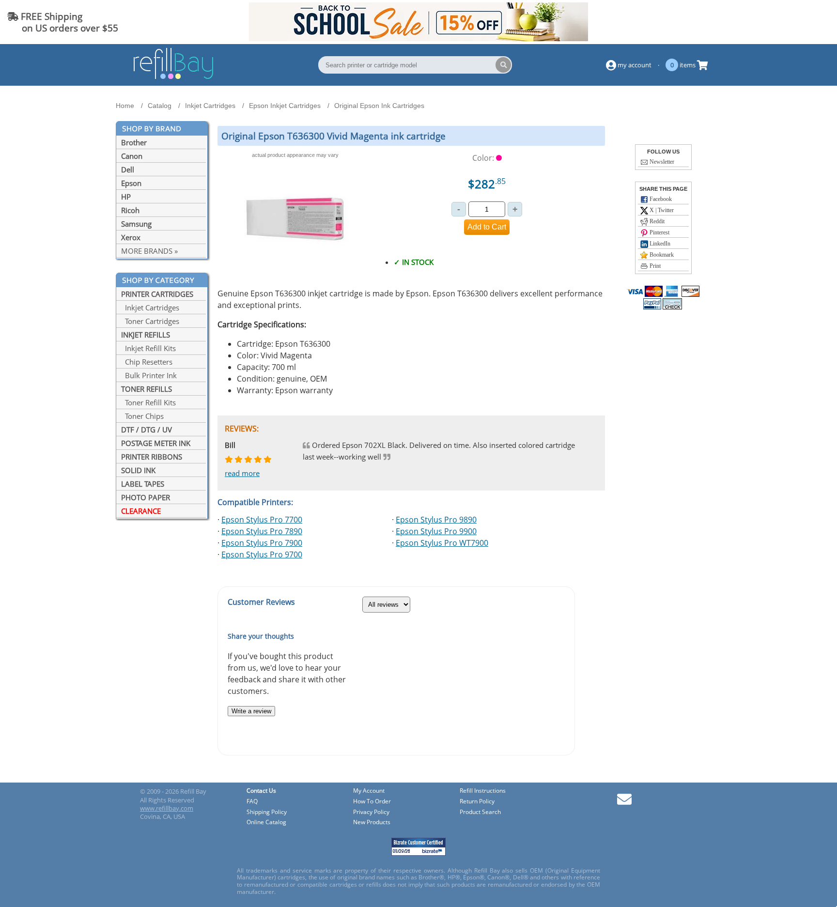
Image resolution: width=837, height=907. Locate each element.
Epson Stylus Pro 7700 (261, 519)
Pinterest (658, 232)
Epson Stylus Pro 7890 (261, 531)
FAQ (252, 801)
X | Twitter (661, 210)
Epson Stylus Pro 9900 (436, 531)
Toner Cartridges (150, 321)
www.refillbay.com (166, 808)
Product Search (480, 812)
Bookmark (661, 254)
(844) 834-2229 (795, 22)
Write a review (251, 711)
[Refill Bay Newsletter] (624, 803)
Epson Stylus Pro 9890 (436, 519)
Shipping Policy (267, 812)
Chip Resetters (146, 362)
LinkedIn (659, 243)
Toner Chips (142, 416)
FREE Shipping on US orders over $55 (62, 22)
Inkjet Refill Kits (148, 348)
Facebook (660, 199)
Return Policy (477, 801)
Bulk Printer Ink (149, 375)
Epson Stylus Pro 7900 (261, 543)
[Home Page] (173, 77)
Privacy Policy (371, 812)
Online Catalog (266, 822)
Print (654, 265)
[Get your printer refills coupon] (418, 38)
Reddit (656, 221)
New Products (371, 822)
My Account (369, 791)
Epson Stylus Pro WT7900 (442, 543)
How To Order (372, 801)
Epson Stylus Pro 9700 (261, 554)
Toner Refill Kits (148, 402)
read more (242, 473)
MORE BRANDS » (149, 251)
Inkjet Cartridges (150, 307)
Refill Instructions (483, 791)
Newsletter (661, 161)
